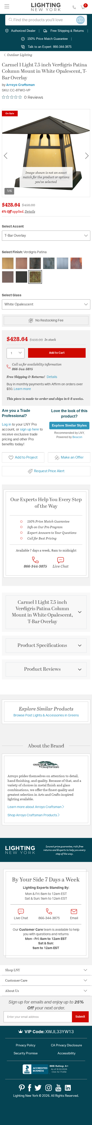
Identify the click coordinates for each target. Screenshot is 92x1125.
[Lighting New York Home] (46, 7)
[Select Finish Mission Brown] (49, 263)
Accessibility (66, 1053)
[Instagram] (48, 1087)
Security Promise (26, 1053)
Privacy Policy (25, 1045)
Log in (6, 424)
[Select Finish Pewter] (62, 263)
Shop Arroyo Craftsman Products (33, 815)
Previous (5, 156)
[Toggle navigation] (7, 7)
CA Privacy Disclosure (66, 1045)
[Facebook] (29, 1087)
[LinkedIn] (68, 1087)
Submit (80, 1016)
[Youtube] (58, 1087)
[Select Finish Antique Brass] (8, 263)
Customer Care (16, 980)
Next (86, 156)
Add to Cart (57, 352)
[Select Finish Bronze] (35, 263)
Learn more (22, 389)
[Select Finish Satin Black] (21, 277)
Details (30, 211)
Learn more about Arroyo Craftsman (35, 807)
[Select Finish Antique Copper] (21, 263)
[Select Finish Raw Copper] (76, 263)
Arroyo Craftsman (20, 85)
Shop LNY (12, 969)
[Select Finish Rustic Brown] (8, 277)
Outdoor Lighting (19, 54)
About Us (12, 990)
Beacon (77, 437)
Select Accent (13, 226)
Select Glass (11, 295)
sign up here (29, 429)
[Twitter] (38, 1087)
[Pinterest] (22, 1087)
